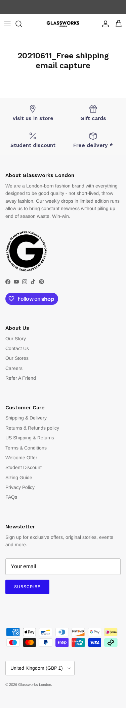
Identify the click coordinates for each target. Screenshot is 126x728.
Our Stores (17, 358)
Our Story (15, 338)
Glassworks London (34, 684)
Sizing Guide (18, 477)
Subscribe (27, 586)
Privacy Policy (20, 487)
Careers (14, 368)
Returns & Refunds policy (32, 428)
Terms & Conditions (26, 447)
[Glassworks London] (63, 24)
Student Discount (23, 467)
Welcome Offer (21, 457)
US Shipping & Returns (29, 437)
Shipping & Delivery (26, 417)
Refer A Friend (20, 378)
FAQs (11, 497)
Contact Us (17, 348)
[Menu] (7, 24)
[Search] (22, 24)
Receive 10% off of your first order (63, 8)
